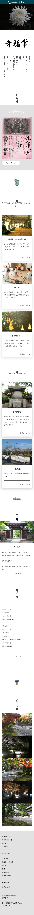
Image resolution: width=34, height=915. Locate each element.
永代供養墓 (5, 872)
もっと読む (19, 656)
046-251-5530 (6, 905)
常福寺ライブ (6, 853)
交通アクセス (6, 882)
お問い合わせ (6, 887)
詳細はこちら (19, 573)
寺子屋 (4, 865)
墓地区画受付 (6, 875)
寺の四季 (5, 847)
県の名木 (5, 843)
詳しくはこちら (11, 163)
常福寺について (7, 840)
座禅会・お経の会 (7, 862)
